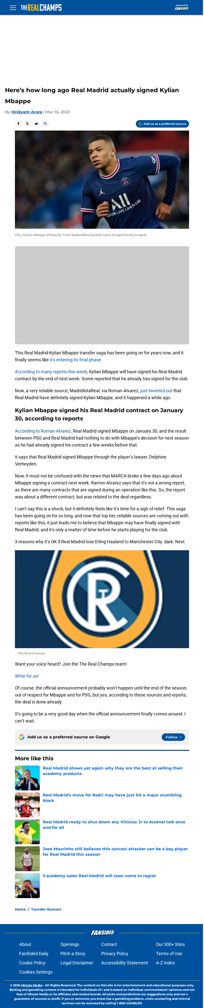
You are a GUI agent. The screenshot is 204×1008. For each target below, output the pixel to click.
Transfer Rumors (46, 909)
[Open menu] (13, 7)
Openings (69, 944)
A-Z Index (165, 962)
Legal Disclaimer (76, 962)
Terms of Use (169, 953)
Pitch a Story (72, 953)
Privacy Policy (114, 953)
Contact (109, 944)
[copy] (45, 123)
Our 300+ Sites (170, 944)
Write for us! (27, 676)
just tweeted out (156, 390)
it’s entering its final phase (75, 359)
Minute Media (31, 985)
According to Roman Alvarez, (43, 431)
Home (20, 909)
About (25, 944)
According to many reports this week (51, 371)
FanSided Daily (34, 953)
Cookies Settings (35, 972)
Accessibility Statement (124, 962)
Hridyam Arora (26, 112)
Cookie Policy (32, 962)
